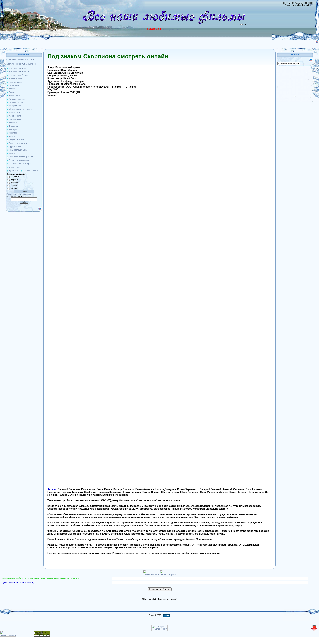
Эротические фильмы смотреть (21, 64)
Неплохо (15, 182)
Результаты (11, 194)
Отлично (15, 177)
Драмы (12, 170)
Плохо (14, 185)
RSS (311, 5)
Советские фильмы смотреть (20, 59)
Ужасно (14, 188)
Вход (179, 29)
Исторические (29, 170)
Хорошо (14, 180)
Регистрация (169, 29)
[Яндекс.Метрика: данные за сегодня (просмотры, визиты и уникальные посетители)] (8, 634)
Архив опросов (26, 194)
